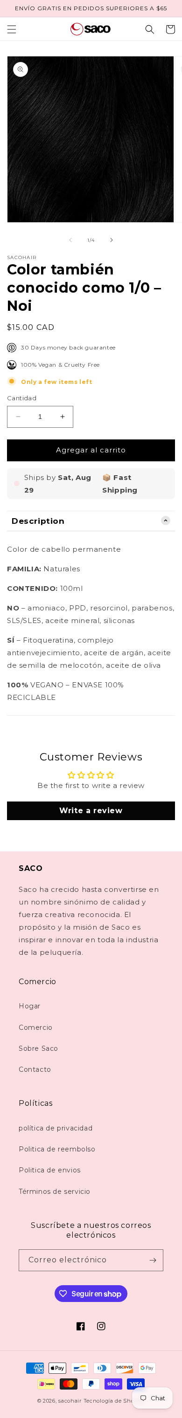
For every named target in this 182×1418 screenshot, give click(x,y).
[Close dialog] (177, 663)
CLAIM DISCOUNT (91, 746)
